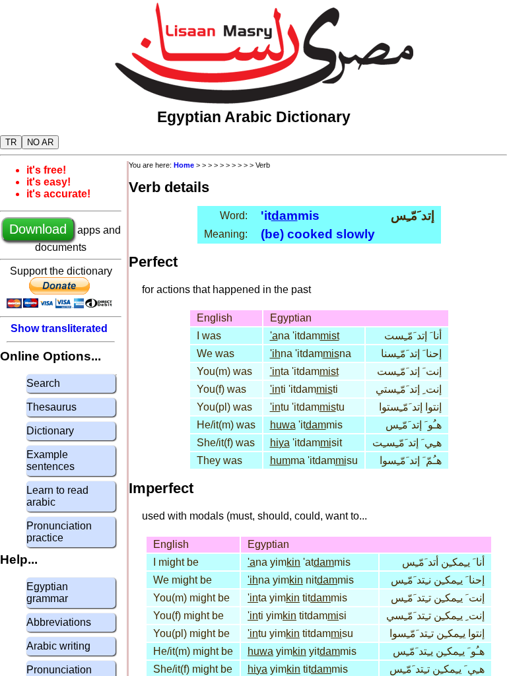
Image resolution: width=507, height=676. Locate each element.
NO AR (40, 142)
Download (38, 229)
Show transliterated (59, 328)
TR (11, 142)
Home (184, 165)
